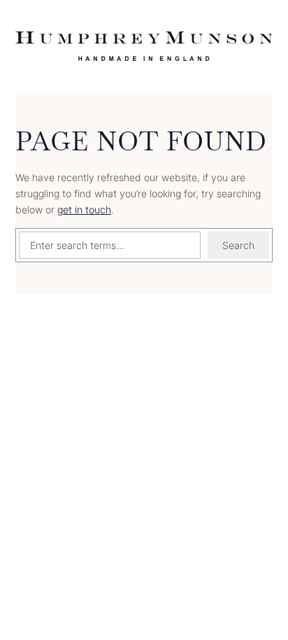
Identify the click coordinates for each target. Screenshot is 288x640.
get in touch (84, 209)
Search (238, 245)
